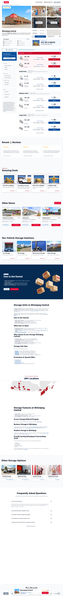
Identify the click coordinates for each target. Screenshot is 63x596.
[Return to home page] (6, 2)
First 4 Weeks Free (18, 360)
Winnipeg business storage (37, 427)
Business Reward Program (19, 362)
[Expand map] (60, 31)
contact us (26, 449)
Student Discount (18, 361)
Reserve (54, 59)
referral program (39, 422)
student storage (24, 434)
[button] (16, 17)
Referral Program (18, 363)
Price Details (54, 57)
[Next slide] (60, 42)
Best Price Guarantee (40, 57)
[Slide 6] (48, 45)
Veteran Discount (18, 361)
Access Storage (37, 330)
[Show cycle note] (59, 49)
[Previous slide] (32, 42)
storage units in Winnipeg (34, 310)
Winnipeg (11, 5)
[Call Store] (33, 36)
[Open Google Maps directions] (59, 36)
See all (28, 39)
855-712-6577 (57, 2)
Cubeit (42, 330)
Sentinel (16, 331)
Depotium (45, 330)
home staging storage (29, 428)
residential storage (17, 314)
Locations (6, 5)
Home (3, 5)
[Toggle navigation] (3, 2)
